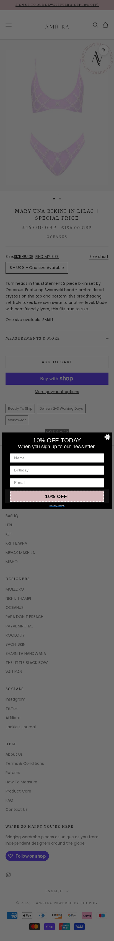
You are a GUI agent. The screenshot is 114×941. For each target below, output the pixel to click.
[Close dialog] (107, 436)
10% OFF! (57, 496)
